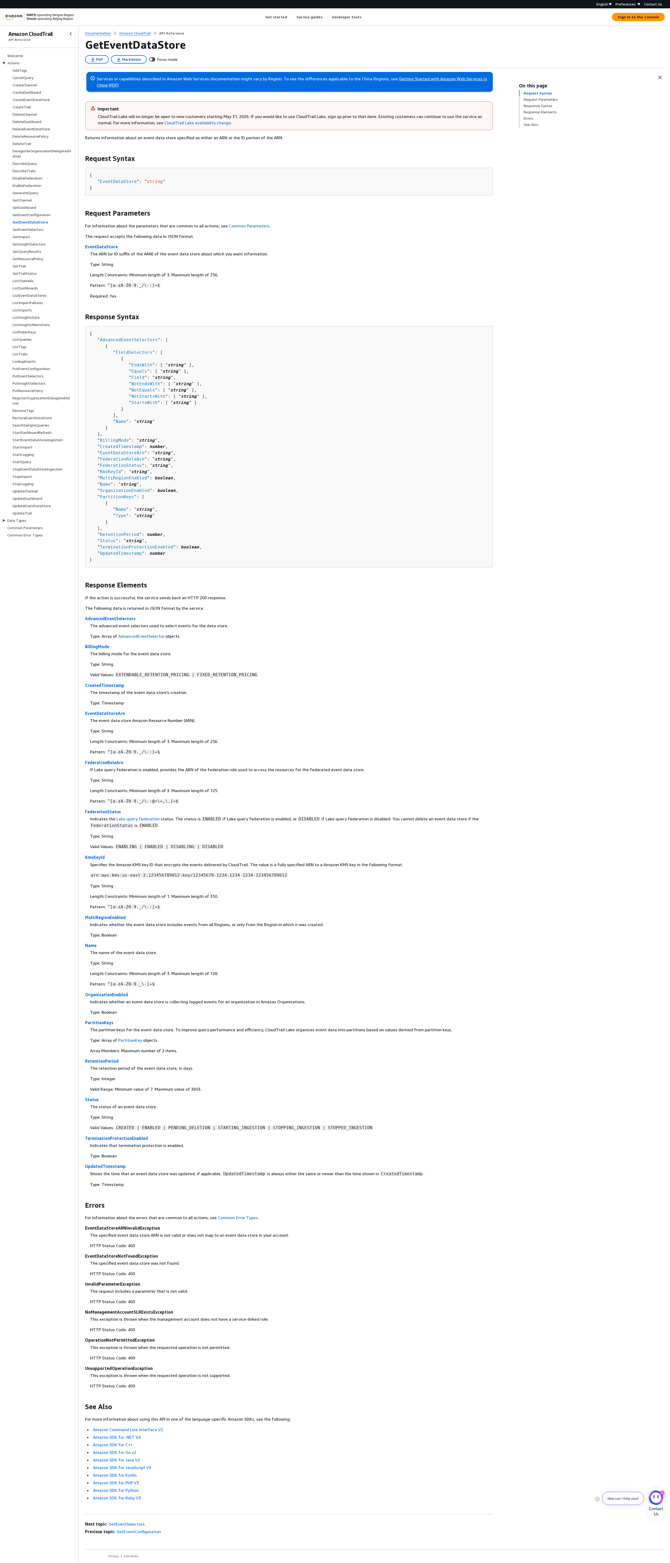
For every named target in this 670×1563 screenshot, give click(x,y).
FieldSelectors (134, 352)
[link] (171, 33)
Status (108, 540)
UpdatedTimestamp (121, 553)
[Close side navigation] (70, 34)
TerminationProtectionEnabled (136, 547)
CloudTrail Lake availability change (197, 122)
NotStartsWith (148, 396)
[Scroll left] (261, 17)
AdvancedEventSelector (141, 636)
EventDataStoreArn (122, 452)
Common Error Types (238, 1217)
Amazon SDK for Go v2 (114, 1452)
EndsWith (141, 364)
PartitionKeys (117, 496)
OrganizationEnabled (125, 490)
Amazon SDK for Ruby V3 (117, 1497)
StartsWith (144, 402)
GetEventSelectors (127, 1524)
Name (121, 421)
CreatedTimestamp (121, 446)
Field (137, 377)
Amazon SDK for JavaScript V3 (122, 1467)
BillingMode (114, 440)
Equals (139, 371)
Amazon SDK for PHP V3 (116, 1482)
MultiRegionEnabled (123, 477)
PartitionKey (130, 1040)
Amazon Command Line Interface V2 (128, 1429)
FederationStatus (121, 465)
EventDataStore (118, 181)
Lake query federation (138, 818)
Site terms (131, 1556)
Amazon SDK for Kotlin (115, 1475)
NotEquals (143, 390)
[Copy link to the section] (81, 158)
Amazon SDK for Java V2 (116, 1460)
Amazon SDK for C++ (113, 1444)
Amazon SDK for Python (116, 1490)
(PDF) (114, 85)
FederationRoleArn (122, 459)
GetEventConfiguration (138, 1531)
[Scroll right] (365, 17)
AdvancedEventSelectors (129, 339)
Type (121, 515)
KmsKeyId (110, 471)
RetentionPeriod (119, 534)
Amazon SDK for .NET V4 (117, 1437)
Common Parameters (249, 225)
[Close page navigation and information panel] (660, 77)
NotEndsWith (145, 383)
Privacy (114, 1556)
